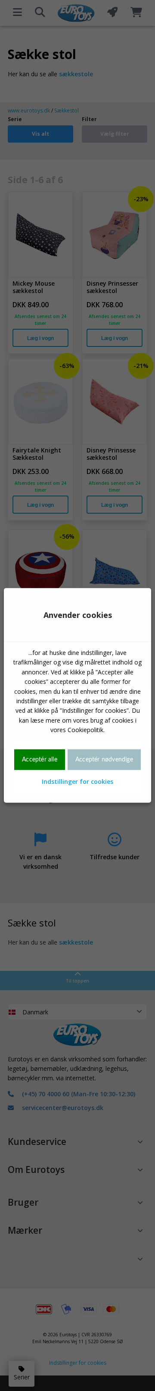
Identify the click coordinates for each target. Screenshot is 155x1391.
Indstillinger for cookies (77, 781)
